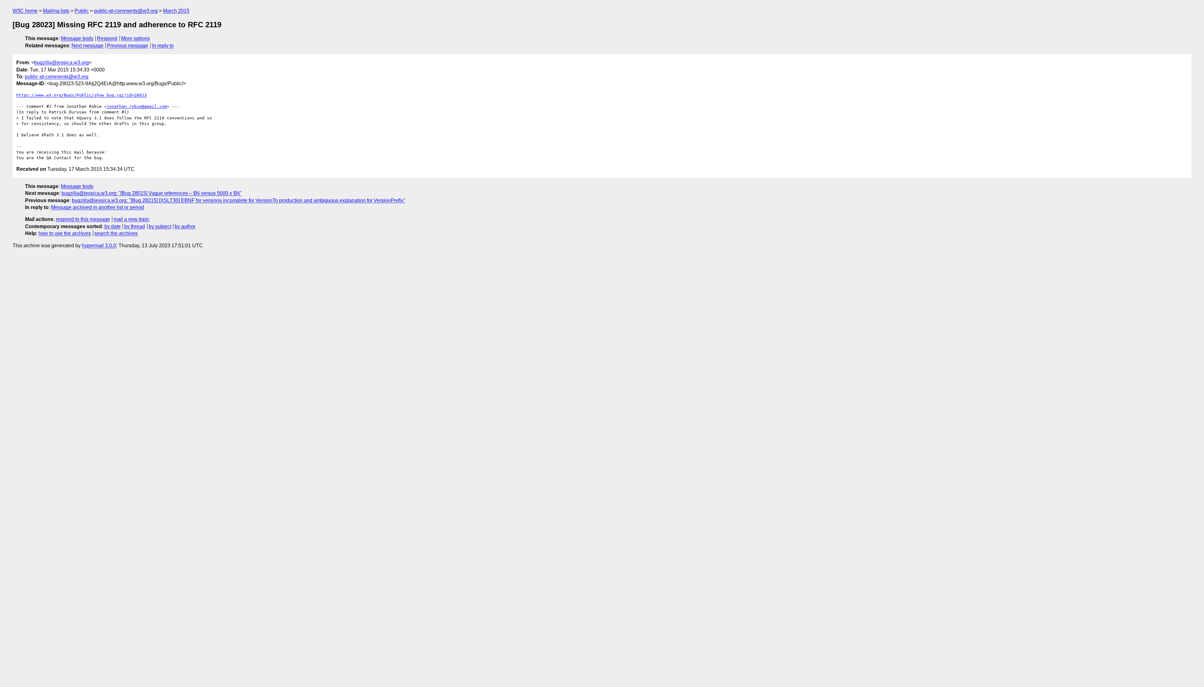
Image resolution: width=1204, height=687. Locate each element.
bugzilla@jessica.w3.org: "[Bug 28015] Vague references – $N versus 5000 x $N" (151, 193)
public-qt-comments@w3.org (126, 10)
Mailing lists (56, 10)
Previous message (127, 45)
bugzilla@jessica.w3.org (61, 62)
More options (135, 38)
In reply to (163, 45)
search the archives (116, 233)
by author (185, 226)
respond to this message (83, 219)
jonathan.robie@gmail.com (137, 106)
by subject (160, 226)
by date (112, 226)
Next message (87, 45)
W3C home (25, 10)
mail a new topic (132, 219)
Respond (107, 38)
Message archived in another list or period (97, 207)
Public (82, 10)
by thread (134, 226)
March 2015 (176, 10)
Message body (77, 38)
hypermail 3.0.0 (99, 245)
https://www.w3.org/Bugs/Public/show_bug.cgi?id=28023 (81, 95)
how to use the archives (65, 233)
